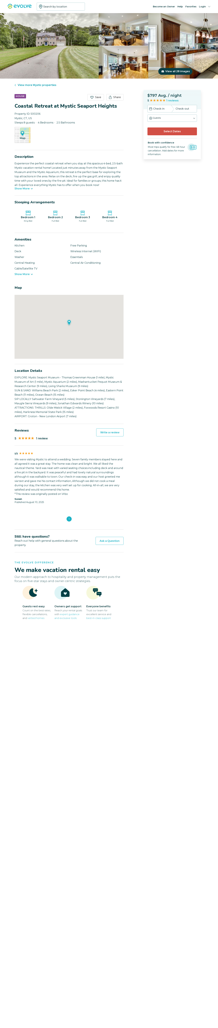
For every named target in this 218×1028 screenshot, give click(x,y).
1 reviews (172, 100)
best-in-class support (98, 618)
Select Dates (172, 131)
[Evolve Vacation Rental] (20, 7)
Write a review (110, 432)
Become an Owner (164, 6)
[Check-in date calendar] (150, 109)
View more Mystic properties (37, 85)
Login (202, 6)
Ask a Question (110, 540)
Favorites (190, 6)
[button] (172, 118)
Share (117, 97)
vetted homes (36, 618)
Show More (22, 188)
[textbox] (61, 7)
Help (180, 6)
